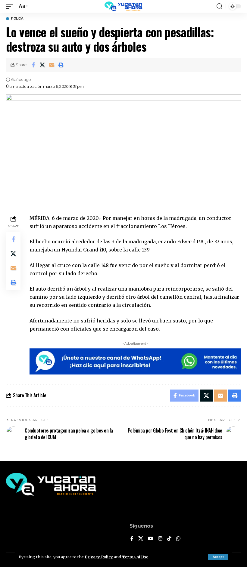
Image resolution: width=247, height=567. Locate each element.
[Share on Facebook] (33, 65)
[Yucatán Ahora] (123, 6)
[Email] (52, 65)
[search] (219, 6)
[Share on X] (42, 65)
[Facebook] (132, 539)
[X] (140, 539)
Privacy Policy (99, 556)
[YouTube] (150, 539)
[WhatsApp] (178, 539)
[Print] (61, 65)
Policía (17, 18)
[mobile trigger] (11, 6)
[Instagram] (160, 539)
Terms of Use (135, 556)
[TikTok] (169, 539)
